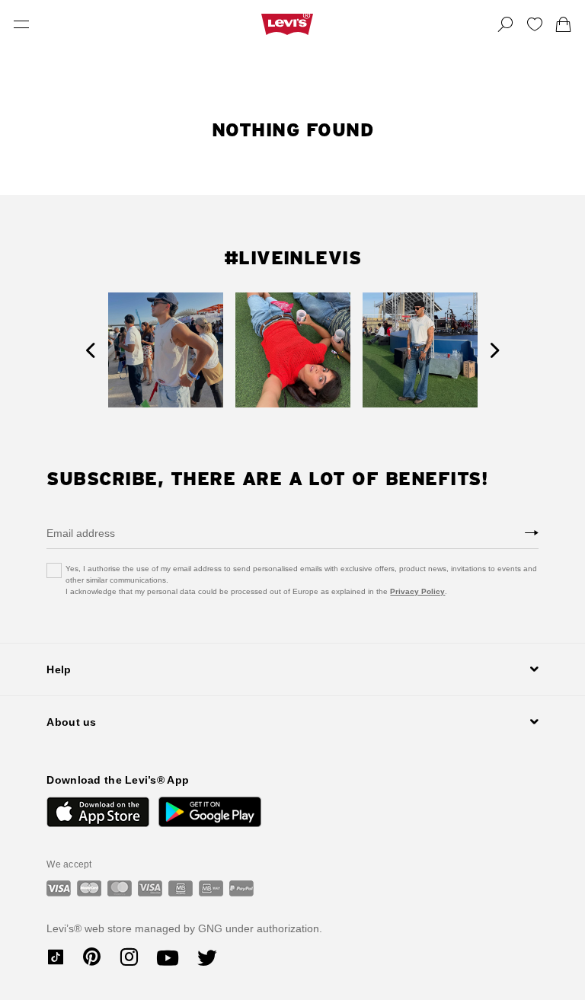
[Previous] (90, 350)
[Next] (495, 350)
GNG (210, 928)
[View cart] (564, 24)
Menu (21, 24)
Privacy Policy (417, 591)
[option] (165, 350)
